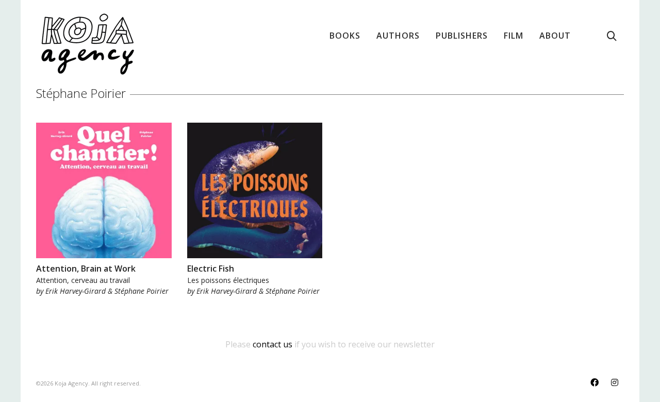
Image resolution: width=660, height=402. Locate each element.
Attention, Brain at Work (86, 268)
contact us (272, 344)
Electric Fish (210, 268)
